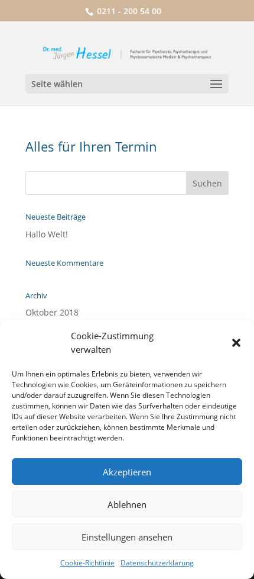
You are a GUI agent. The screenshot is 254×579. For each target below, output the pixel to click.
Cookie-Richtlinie (87, 563)
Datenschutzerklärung (157, 563)
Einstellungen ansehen (127, 537)
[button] (236, 343)
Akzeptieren (127, 472)
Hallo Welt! (46, 234)
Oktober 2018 (52, 312)
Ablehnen (127, 504)
